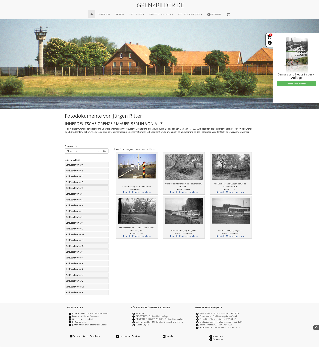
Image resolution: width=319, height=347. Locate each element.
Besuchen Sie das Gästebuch (86, 336)
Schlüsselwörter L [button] (74, 228)
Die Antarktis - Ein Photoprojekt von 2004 (218, 316)
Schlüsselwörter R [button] (74, 257)
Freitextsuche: (71, 146)
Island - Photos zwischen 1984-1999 (216, 324)
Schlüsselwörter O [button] (75, 245)
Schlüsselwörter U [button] (74, 275)
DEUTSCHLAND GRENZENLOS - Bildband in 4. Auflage (160, 319)
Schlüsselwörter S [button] (74, 263)
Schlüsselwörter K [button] (74, 222)
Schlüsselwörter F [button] (74, 193)
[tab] (86, 164)
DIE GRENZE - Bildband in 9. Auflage (152, 316)
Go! (104, 151)
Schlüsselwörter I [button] (74, 211)
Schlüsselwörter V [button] (74, 280)
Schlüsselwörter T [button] (74, 269)
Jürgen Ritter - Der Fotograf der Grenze (89, 324)
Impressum (217, 336)
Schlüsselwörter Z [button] (74, 292)
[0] (269, 37)
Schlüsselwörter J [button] (74, 216)
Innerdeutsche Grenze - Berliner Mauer (90, 313)
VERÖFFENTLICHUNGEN (160, 14)
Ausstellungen (142, 324)
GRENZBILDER (135, 14)
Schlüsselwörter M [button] (75, 234)
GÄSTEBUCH (104, 14)
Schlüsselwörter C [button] (74, 176)
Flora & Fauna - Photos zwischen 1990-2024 (219, 313)
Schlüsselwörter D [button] (74, 182)
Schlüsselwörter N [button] (75, 240)
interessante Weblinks (129, 336)
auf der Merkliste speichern (138, 192)
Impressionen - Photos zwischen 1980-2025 (220, 327)
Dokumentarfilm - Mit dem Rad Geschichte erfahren (159, 321)
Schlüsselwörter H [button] (75, 205)
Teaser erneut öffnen (296, 83)
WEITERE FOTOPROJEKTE (189, 14)
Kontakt (169, 336)
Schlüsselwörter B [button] (74, 170)
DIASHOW (119, 14)
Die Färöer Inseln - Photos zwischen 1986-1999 (221, 321)
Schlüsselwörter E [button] (74, 187)
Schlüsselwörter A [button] (74, 164)
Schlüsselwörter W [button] (75, 286)
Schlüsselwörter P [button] (74, 251)
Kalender (140, 313)
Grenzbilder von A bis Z (83, 319)
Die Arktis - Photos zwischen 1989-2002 (218, 319)
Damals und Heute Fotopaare (85, 316)
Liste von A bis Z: (72, 160)
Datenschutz (218, 339)
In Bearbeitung (79, 321)
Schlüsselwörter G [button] (74, 199)
